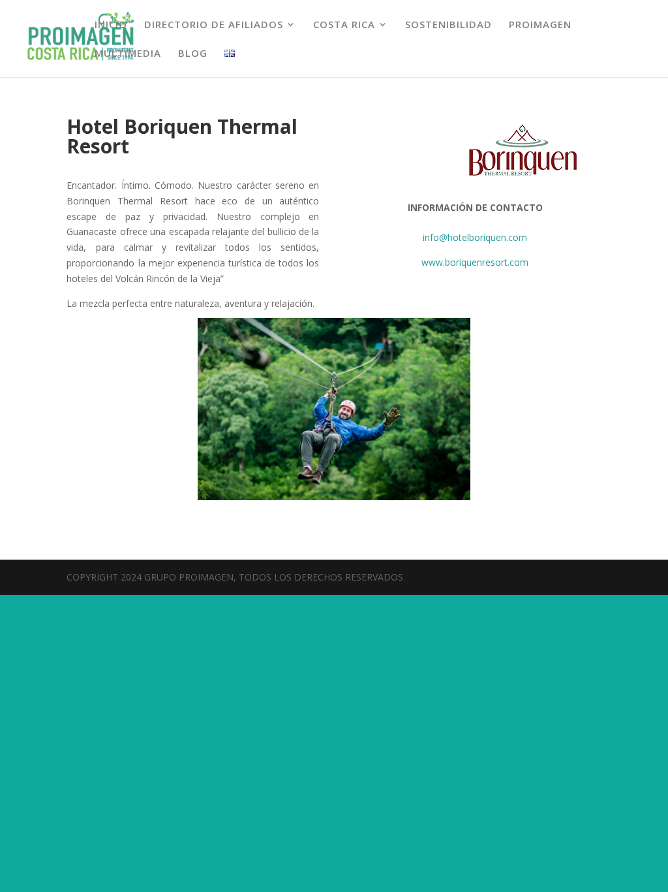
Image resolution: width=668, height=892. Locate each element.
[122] (334, 496)
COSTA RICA (344, 25)
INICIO (111, 25)
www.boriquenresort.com (474, 262)
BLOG (192, 53)
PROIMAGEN (540, 25)
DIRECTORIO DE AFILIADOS (213, 25)
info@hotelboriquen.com (475, 237)
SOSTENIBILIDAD (448, 25)
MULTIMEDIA (128, 53)
